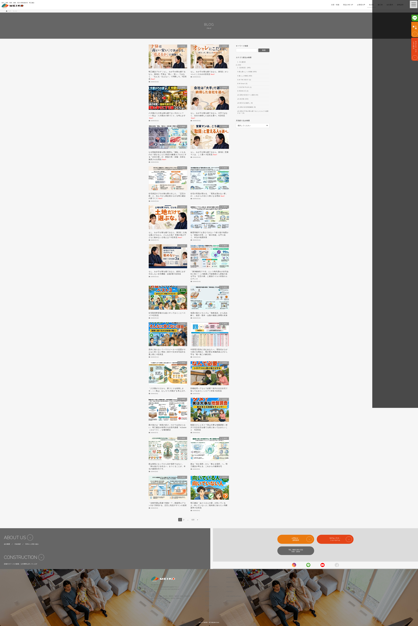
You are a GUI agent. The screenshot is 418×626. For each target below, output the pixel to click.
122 (192, 520)
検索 (264, 50)
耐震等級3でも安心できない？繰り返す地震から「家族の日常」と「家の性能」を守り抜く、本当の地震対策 (209, 235)
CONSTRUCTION (20, 557)
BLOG (207, 601)
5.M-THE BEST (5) (244, 80)
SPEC (207, 582)
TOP (206, 577)
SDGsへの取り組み (32, 544)
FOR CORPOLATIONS (233, 596)
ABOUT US (15, 537)
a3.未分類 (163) (242, 99)
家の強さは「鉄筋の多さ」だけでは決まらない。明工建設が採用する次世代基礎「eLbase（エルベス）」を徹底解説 (167, 427)
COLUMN (208, 605)
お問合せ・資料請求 (296, 539)
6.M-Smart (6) (242, 83)
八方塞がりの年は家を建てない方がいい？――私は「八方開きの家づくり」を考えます (167, 115)
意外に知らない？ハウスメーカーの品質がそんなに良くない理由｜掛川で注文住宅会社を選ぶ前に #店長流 (167, 352)
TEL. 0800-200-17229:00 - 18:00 (295, 551)
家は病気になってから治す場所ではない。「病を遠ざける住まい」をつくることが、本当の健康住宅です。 (167, 466)
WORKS (208, 591)
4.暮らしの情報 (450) (244, 76)
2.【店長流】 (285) (244, 67)
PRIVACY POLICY (232, 601)
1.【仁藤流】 (241, 62)
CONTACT (229, 591)
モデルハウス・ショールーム (335, 539)
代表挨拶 (18, 544)
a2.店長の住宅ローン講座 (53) (247, 95)
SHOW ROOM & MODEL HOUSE (237, 577)
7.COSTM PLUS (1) (244, 87)
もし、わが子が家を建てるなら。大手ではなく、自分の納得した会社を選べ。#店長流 (209, 115)
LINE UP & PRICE (211, 587)
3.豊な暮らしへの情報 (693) (247, 71)
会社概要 (7, 544)
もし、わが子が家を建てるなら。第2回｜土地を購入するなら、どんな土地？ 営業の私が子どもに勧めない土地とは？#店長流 (168, 235)
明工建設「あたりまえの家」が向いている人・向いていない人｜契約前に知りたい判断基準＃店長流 (209, 505)
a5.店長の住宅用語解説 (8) (246, 107)
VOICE (207, 596)
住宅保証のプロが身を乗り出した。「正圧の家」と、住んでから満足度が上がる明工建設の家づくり (167, 196)
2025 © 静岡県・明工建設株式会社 (209, 622)
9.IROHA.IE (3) (242, 91)
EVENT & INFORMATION (234, 582)
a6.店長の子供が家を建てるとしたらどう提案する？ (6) (253, 112)
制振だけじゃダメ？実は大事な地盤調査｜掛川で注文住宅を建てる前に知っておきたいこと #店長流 (209, 427)
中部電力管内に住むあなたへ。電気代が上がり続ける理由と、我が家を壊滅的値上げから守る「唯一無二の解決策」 (209, 352)
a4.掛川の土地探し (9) (245, 103)
